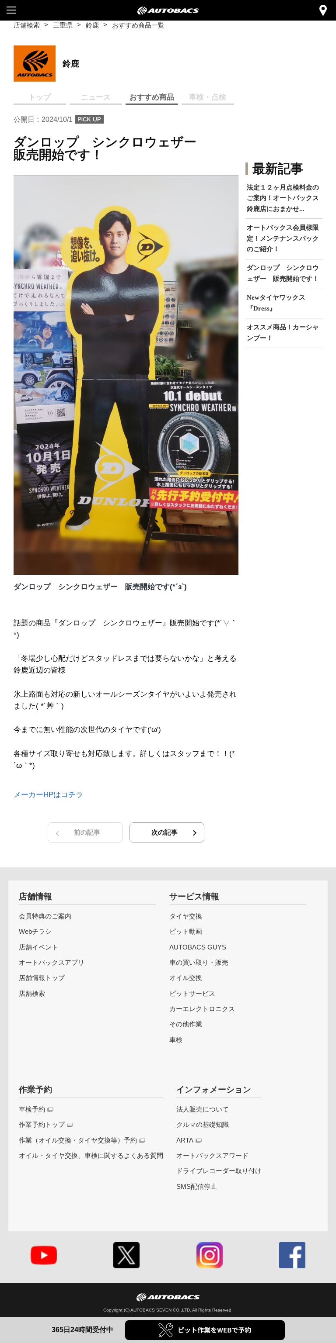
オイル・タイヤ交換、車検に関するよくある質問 (91, 1155)
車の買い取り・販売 (198, 962)
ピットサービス (192, 993)
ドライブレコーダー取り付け (219, 1170)
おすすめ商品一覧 (138, 25)
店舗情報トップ (42, 977)
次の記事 (164, 832)
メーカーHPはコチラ (48, 795)
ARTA (184, 1140)
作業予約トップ (42, 1124)
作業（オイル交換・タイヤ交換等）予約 (78, 1140)
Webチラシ (35, 931)
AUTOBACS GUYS (197, 947)
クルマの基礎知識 (202, 1124)
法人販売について (202, 1109)
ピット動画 (185, 931)
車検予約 (32, 1109)
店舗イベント (38, 947)
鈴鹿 (92, 25)
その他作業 (185, 1024)
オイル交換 (185, 977)
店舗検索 (27, 25)
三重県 (63, 25)
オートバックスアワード (212, 1155)
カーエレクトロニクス (202, 1008)
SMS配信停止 (196, 1186)
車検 (175, 1039)
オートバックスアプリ (51, 962)
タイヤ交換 (185, 916)
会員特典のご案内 (45, 916)
